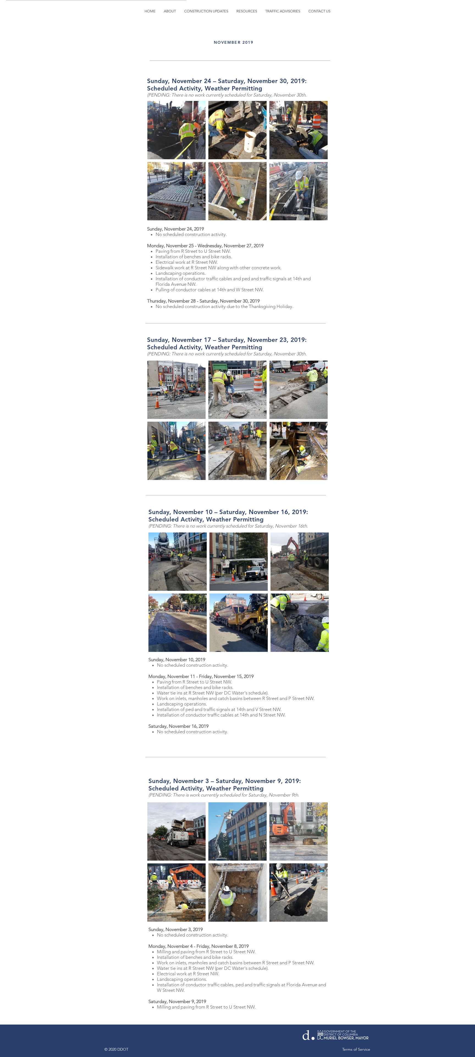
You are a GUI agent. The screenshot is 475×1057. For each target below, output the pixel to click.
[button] (206, 11)
